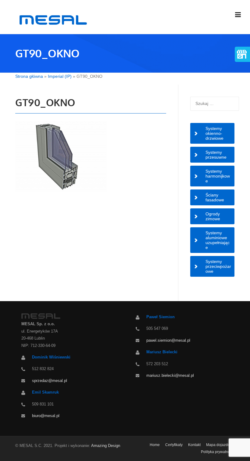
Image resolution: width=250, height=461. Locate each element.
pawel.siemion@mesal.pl (168, 340)
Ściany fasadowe (214, 197)
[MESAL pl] (52, 19)
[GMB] (241, 53)
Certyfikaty (174, 445)
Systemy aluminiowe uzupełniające (217, 240)
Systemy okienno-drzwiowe (214, 133)
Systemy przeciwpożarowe (218, 266)
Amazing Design (105, 445)
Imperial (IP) (60, 76)
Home (155, 445)
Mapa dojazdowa (220, 445)
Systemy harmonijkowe (217, 176)
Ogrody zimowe (212, 216)
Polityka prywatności (218, 452)
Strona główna (29, 76)
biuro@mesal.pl (45, 415)
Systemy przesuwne (216, 155)
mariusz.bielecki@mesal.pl (170, 375)
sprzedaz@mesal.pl (49, 380)
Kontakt (194, 445)
